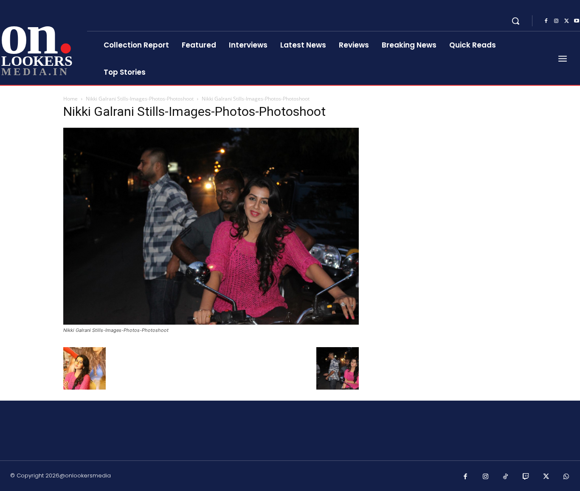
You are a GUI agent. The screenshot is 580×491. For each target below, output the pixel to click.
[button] (515, 21)
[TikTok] (506, 477)
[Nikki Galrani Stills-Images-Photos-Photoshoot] (211, 322)
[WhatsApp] (566, 477)
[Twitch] (526, 477)
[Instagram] (556, 21)
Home (70, 98)
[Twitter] (566, 21)
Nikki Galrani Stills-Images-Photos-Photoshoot (140, 98)
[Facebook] (546, 21)
